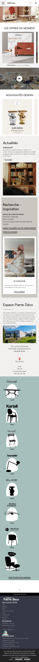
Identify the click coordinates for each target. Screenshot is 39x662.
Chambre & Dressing (8, 611)
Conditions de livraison (8, 644)
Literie (3, 613)
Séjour (4, 609)
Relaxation (4, 607)
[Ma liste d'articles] (30, 3)
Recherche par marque (8, 625)
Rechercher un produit (8, 623)
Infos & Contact (6, 648)
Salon (3, 605)
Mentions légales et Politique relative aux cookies (15, 638)
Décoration (5, 617)
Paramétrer (19, 659)
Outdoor (4, 619)
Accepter (27, 659)
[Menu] (3, 3)
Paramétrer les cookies (8, 640)
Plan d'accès (19, 361)
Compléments (6, 615)
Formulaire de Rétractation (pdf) (10, 646)
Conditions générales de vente (10, 642)
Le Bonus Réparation (7, 629)
